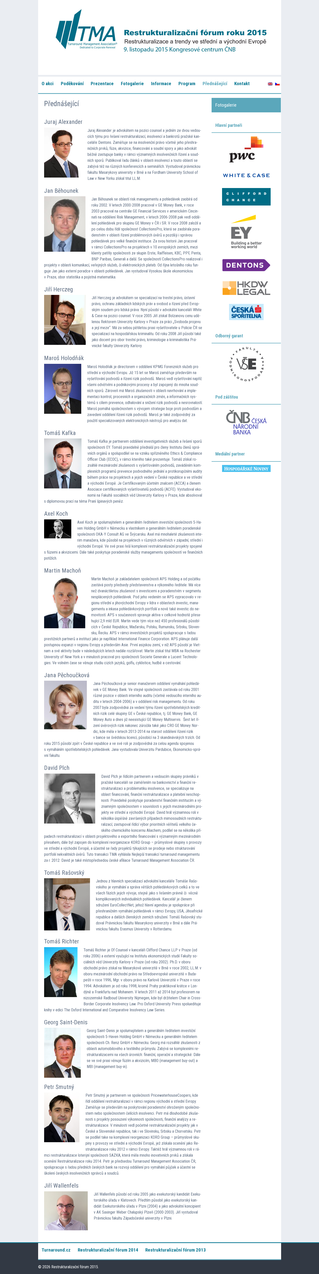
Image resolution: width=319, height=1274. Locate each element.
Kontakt (242, 83)
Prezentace (102, 83)
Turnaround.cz (56, 1250)
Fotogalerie (132, 83)
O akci (48, 83)
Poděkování (72, 83)
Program (186, 83)
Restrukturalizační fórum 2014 (108, 1250)
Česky (277, 84)
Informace (161, 83)
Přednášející (215, 83)
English (270, 84)
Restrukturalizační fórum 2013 (175, 1250)
